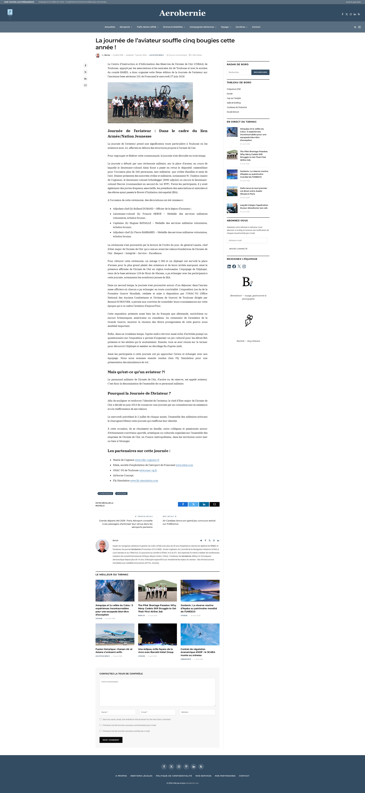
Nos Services (203, 776)
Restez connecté (238, 249)
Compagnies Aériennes (202, 27)
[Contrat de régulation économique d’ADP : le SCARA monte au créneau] (200, 634)
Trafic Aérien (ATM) (146, 27)
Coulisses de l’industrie (237, 107)
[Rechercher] (355, 27)
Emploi (141, 615)
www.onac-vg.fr (148, 470)
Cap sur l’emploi (234, 98)
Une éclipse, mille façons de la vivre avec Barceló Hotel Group (156, 651)
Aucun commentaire (178, 55)
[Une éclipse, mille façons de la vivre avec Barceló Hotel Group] (157, 634)
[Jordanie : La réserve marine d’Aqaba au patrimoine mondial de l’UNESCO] (200, 591)
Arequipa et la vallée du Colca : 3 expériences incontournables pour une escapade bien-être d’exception (114, 610)
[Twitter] (85, 72)
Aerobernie (136, 549)
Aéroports (125, 27)
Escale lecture (233, 112)
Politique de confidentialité (174, 776)
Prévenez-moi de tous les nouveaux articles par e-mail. (126, 731)
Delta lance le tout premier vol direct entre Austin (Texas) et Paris (253, 191)
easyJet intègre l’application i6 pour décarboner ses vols (254, 206)
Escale (230, 94)
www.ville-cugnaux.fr (147, 459)
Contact (256, 27)
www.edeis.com (184, 465)
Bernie (107, 55)
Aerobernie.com (192, 783)
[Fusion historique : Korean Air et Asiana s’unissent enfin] (115, 634)
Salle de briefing (234, 103)
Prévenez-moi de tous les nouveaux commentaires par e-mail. (129, 725)
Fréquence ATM (234, 89)
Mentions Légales (141, 776)
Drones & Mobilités (173, 27)
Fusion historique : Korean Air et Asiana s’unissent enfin (114, 651)
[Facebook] (85, 65)
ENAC (213, 546)
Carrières (240, 27)
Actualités (110, 27)
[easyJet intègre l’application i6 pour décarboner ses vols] (232, 208)
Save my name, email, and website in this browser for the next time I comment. (137, 719)
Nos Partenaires (225, 776)
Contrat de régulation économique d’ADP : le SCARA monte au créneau (198, 652)
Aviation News (157, 55)
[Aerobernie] (182, 14)
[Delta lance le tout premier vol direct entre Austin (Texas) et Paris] (232, 191)
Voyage (225, 27)
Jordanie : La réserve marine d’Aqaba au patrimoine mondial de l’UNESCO (199, 608)
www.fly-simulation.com (144, 480)
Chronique (105, 493)
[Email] (85, 85)
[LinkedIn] (85, 78)
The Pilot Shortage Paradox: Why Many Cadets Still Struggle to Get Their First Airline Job (74, 2)
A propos (121, 776)
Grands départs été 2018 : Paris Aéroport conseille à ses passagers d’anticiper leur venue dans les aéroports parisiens (126, 523)
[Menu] (359, 27)
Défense (122, 493)
